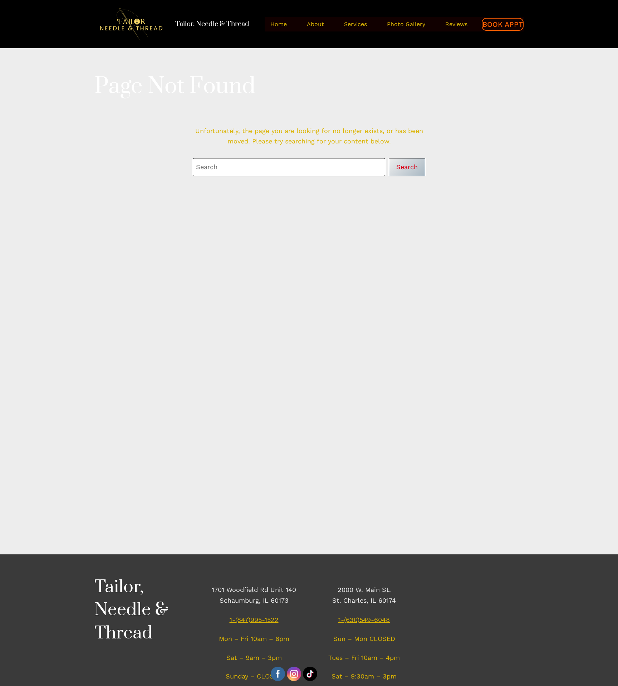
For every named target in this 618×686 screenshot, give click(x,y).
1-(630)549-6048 (364, 619)
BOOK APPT (502, 24)
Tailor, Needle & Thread (212, 24)
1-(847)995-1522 (254, 619)
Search (407, 167)
